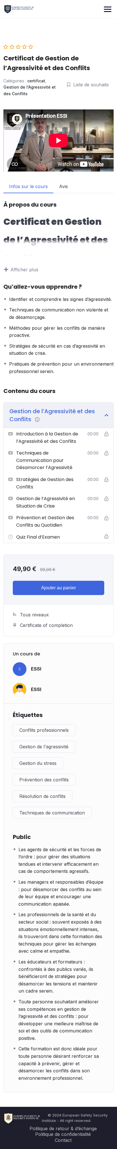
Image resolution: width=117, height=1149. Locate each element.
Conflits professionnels (44, 730)
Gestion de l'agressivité (43, 746)
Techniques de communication (52, 813)
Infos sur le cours (28, 186)
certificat (36, 80)
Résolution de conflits (42, 796)
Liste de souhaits (91, 84)
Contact (63, 1140)
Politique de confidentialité (63, 1134)
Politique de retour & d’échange (63, 1128)
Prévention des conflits (44, 780)
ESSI (36, 669)
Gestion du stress (38, 763)
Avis (63, 186)
